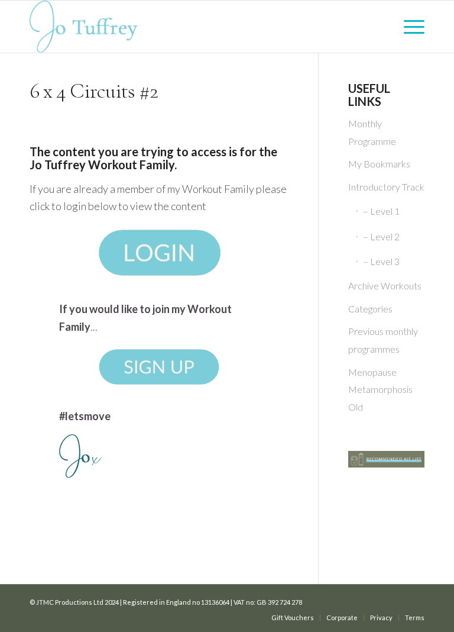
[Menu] (411, 27)
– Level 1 (381, 211)
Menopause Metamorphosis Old (380, 389)
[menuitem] (411, 27)
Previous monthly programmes (383, 339)
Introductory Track (386, 186)
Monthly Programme (372, 132)
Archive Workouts (384, 285)
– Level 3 (381, 261)
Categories (370, 308)
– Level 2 (381, 236)
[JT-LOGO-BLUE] (84, 27)
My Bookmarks (379, 163)
